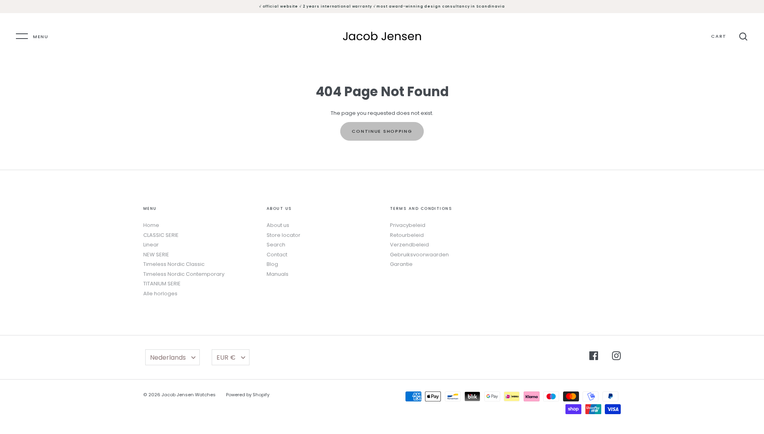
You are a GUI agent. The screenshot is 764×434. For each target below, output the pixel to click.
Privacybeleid (407, 225)
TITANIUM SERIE (162, 283)
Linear (151, 244)
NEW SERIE (156, 254)
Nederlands (168, 357)
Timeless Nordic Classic (174, 264)
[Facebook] (593, 356)
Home (151, 225)
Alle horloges (160, 293)
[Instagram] (616, 356)
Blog (272, 264)
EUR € (226, 357)
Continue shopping (382, 131)
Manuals (277, 274)
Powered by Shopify (247, 394)
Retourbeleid (407, 235)
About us (278, 225)
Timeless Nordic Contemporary (183, 274)
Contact (277, 254)
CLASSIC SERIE (161, 235)
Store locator (283, 235)
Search (276, 244)
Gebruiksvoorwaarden (419, 254)
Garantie (401, 264)
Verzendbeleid (409, 244)
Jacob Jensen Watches (189, 394)
